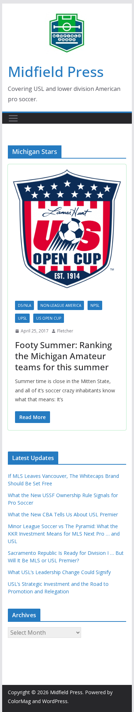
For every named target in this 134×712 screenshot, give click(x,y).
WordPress (55, 701)
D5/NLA (24, 305)
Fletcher (65, 331)
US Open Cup (48, 318)
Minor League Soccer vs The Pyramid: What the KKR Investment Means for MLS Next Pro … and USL (64, 534)
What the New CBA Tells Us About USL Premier (63, 514)
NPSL (94, 305)
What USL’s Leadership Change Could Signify (59, 572)
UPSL (22, 318)
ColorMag (19, 701)
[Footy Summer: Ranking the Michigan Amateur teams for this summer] (67, 229)
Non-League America (60, 305)
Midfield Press (56, 71)
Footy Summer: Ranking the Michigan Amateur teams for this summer (63, 356)
